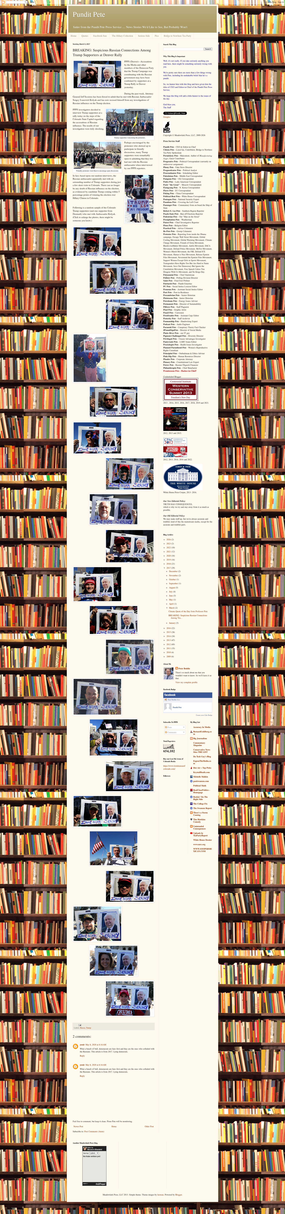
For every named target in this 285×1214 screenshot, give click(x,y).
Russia (82, 1028)
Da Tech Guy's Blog (202, 756)
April (171, 603)
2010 (169, 652)
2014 (169, 636)
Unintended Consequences (199, 827)
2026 (169, 539)
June (171, 595)
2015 (169, 632)
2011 (169, 648)
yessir (82, 1044)
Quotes (84, 35)
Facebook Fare (100, 35)
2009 (169, 656)
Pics (157, 35)
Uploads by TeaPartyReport (200, 834)
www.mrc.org (199, 844)
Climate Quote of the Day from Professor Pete (188, 611)
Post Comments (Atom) (94, 1131)
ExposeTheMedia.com (202, 762)
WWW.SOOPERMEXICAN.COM (202, 850)
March (172, 607)
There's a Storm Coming (200, 814)
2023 (169, 543)
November (173, 575)
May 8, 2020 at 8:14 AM (96, 1044)
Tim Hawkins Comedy (199, 820)
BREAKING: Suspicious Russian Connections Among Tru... (187, 616)
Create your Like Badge (204, 715)
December (173, 571)
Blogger (178, 1194)
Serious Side (144, 35)
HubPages (101, 1184)
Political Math (199, 785)
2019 (169, 559)
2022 (169, 547)
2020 (169, 555)
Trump (88, 1028)
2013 (169, 640)
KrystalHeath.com (201, 772)
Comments (171, 732)
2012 (169, 644)
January (172, 622)
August (172, 587)
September (174, 583)
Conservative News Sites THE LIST (201, 751)
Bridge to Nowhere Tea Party (177, 35)
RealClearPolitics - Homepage (201, 791)
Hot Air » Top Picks (202, 767)
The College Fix (200, 803)
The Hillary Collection (122, 35)
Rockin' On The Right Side (200, 798)
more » (85, 1183)
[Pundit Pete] (168, 710)
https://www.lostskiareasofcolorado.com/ (174, 767)
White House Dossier (202, 839)
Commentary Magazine (199, 744)
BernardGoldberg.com (202, 732)
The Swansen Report (202, 808)
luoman (160, 1194)
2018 (169, 563)
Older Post (149, 1126)
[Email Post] (80, 1025)
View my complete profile (186, 682)
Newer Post (78, 1126)
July (171, 591)
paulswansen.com (201, 781)
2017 (169, 567)
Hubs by (94, 1149)
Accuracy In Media (201, 727)
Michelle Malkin (200, 776)
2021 (169, 551)
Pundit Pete (89, 14)
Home (73, 35)
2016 (169, 628)
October (172, 579)
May (171, 599)
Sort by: (86, 1153)
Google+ (167, 116)
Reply (82, 1055)
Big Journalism (200, 738)
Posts (169, 727)
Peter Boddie (184, 668)
